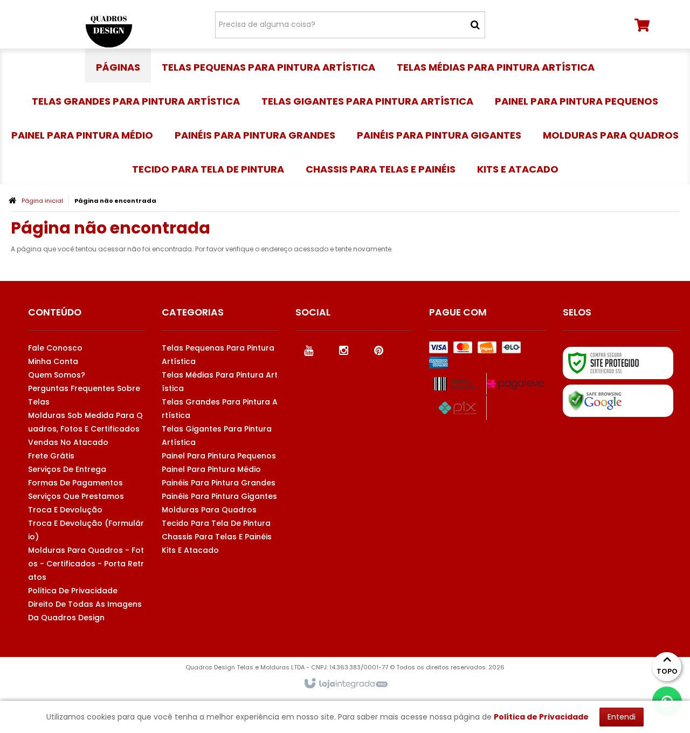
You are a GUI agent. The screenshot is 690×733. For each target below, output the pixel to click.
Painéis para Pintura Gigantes (219, 496)
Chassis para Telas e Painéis (217, 536)
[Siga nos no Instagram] (343, 349)
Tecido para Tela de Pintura (216, 523)
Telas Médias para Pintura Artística (220, 381)
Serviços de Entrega (67, 469)
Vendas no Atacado (68, 442)
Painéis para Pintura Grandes (218, 482)
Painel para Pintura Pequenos (219, 455)
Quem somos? (56, 374)
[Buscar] (475, 25)
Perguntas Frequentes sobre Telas (84, 395)
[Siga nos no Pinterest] (378, 349)
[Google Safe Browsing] (618, 401)
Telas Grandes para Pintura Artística (220, 408)
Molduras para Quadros (209, 509)
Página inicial (42, 200)
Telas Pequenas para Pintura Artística (218, 354)
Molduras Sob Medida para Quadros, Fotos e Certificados (85, 422)
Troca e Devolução (65, 509)
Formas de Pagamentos (75, 482)
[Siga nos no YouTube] (308, 349)
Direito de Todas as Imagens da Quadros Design (85, 611)
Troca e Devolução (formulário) (86, 530)
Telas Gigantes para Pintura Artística (217, 435)
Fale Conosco (55, 347)
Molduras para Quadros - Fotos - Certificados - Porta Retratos (86, 564)
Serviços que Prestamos (76, 496)
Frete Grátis (51, 455)
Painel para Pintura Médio (211, 469)
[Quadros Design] (109, 24)
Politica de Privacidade (73, 590)
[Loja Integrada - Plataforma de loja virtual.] (345, 684)
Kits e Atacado (190, 550)
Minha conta (53, 361)
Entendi (622, 716)
